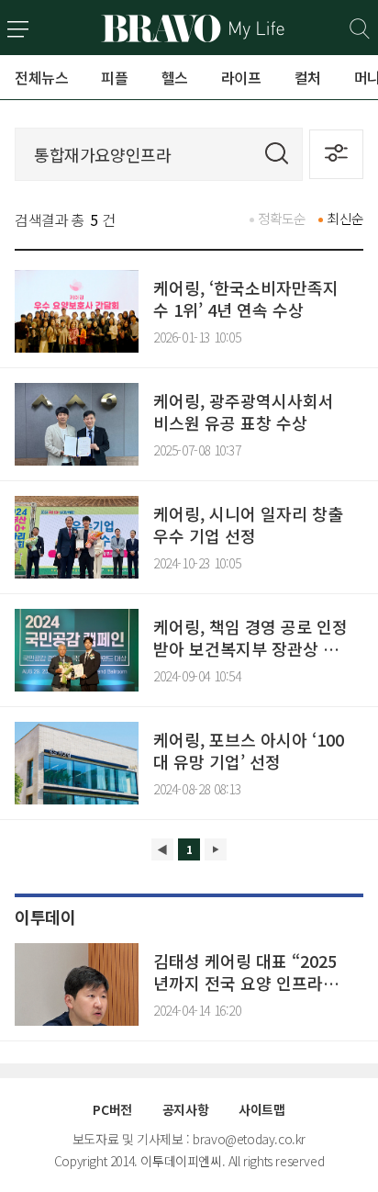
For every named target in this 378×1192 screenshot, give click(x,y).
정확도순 (282, 218)
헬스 (174, 77)
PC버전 (112, 1109)
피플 (114, 77)
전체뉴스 (41, 77)
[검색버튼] (360, 28)
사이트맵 (261, 1109)
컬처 (308, 77)
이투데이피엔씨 (180, 1161)
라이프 (241, 77)
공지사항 (185, 1109)
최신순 (345, 218)
